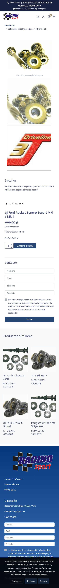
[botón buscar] (37, 16)
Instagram (41, 8)
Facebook (19, 8)
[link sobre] (29, 463)
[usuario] (43, 16)
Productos (10, 25)
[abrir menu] (54, 16)
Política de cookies (39, 574)
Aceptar (44, 581)
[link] (11, 16)
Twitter (30, 8)
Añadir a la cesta (25, 245)
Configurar (17, 581)
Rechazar (30, 581)
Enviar (30, 319)
